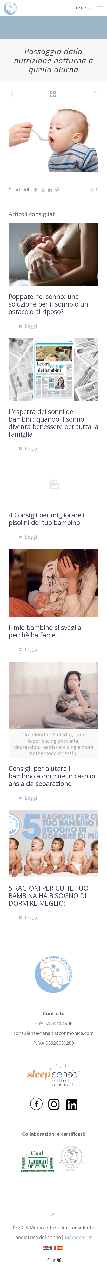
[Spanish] (60, 1247)
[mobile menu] (100, 7)
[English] (46, 1247)
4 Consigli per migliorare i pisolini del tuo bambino (46, 518)
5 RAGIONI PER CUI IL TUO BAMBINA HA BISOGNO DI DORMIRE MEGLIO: (49, 895)
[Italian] (53, 1247)
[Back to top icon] (53, 1214)
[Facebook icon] (48, 1259)
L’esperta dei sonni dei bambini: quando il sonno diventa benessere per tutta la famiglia (53, 422)
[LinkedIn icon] (54, 1259)
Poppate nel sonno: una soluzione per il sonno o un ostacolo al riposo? (48, 304)
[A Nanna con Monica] (10, 7)
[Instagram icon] (59, 1259)
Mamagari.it (78, 1237)
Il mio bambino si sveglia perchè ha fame (45, 631)
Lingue (81, 7)
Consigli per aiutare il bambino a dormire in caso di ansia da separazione (52, 776)
